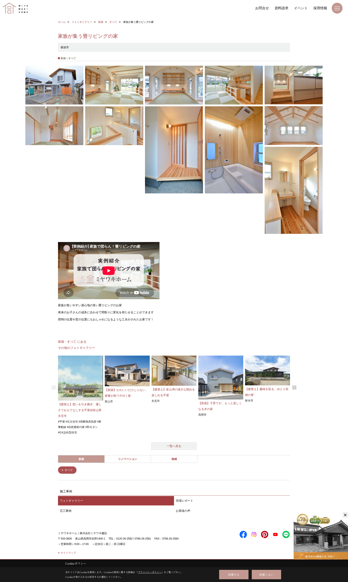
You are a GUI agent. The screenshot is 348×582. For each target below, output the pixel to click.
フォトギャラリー (71, 500)
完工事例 (65, 510)
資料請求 (281, 8)
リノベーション (127, 458)
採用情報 (320, 8)
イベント (301, 8)
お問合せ (262, 8)
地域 (174, 458)
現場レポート (184, 500)
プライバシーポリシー (149, 572)
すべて (69, 470)
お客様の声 (183, 510)
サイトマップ (68, 552)
